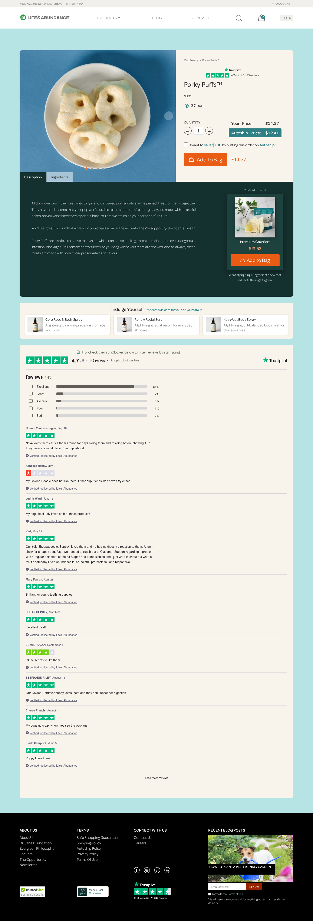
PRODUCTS (107, 17)
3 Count (198, 105)
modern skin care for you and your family (174, 309)
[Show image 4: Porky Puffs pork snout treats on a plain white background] (103, 168)
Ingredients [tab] (59, 177)
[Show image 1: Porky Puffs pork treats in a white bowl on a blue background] (86, 168)
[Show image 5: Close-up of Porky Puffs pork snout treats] (108, 168)
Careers (140, 843)
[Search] (239, 18)
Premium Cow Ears (255, 241)
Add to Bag (258, 260)
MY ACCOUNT (281, 3)
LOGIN (287, 18)
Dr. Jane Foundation (36, 843)
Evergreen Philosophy (37, 848)
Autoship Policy (89, 848)
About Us (27, 837)
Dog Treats (191, 60)
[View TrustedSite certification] (32, 891)
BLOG (157, 17)
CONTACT (201, 17)
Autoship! (268, 145)
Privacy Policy (87, 853)
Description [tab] (33, 177)
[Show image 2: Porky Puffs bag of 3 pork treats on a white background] (92, 168)
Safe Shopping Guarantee (97, 837)
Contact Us (143, 837)
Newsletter (28, 864)
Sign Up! (254, 887)
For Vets (26, 853)
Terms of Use (235, 894)
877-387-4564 (75, 3)
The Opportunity (33, 859)
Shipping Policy (89, 843)
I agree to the (227, 894)
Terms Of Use (87, 859)
